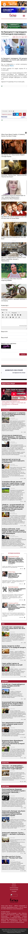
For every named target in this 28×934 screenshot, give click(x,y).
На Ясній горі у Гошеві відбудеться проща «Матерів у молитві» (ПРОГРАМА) (13, 685)
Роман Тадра (11, 572)
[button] (3, 313)
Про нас (14, 884)
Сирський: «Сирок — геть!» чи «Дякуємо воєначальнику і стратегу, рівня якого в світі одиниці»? (17, 607)
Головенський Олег (13, 603)
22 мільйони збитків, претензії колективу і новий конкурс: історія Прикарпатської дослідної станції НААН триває (13, 484)
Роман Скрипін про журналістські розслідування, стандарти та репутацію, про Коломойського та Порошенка (14, 402)
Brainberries (14, 138)
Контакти (14, 885)
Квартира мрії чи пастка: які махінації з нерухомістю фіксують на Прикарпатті (13, 460)
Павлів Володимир (13, 587)
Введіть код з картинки (8, 343)
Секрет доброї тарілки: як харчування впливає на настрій (12, 664)
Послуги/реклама (14, 889)
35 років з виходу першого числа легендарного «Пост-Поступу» (17, 590)
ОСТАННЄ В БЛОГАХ (14, 553)
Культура (5, 763)
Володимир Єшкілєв (13, 556)
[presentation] (3, 313)
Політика (5, 786)
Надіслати (23, 354)
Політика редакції (14, 887)
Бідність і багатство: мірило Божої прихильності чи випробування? (15, 575)
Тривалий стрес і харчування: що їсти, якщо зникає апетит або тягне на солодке (13, 628)
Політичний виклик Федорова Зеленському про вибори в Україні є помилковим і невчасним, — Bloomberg (13, 791)
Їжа (3, 624)
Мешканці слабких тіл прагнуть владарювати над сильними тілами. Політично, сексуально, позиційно (16, 560)
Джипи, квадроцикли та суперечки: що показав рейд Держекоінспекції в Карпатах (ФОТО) (13, 414)
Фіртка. (12, 66)
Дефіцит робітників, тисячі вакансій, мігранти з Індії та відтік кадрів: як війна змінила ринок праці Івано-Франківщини (14, 531)
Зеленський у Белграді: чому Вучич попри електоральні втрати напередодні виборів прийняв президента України (13, 813)
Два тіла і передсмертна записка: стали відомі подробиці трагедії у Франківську (13, 259)
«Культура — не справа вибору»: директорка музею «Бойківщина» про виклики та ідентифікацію (13, 767)
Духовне (5, 681)
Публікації (6, 410)
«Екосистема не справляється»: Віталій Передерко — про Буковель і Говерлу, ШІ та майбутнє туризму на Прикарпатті (14, 437)
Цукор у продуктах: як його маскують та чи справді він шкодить (14, 646)
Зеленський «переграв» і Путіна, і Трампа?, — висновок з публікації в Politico (13, 834)
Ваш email (4, 337)
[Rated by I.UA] (14, 895)
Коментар (4, 310)
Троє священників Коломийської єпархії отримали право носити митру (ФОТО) (12, 724)
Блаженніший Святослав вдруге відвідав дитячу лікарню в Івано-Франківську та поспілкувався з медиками (13, 704)
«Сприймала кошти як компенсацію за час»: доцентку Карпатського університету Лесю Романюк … (13, 197)
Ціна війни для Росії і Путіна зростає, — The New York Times (12, 857)
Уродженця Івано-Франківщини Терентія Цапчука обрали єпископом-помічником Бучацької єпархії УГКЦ (13, 743)
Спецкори (14, 891)
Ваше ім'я (4, 331)
